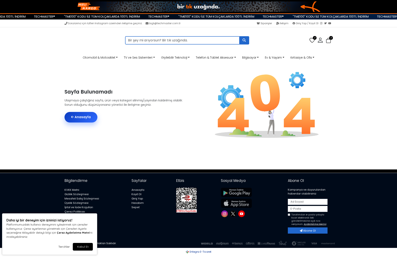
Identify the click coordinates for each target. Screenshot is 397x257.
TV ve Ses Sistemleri (138, 57)
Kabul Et (82, 247)
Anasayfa (82, 117)
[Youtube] (242, 213)
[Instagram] (322, 24)
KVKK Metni (72, 190)
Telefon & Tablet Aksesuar (214, 57)
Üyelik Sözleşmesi (76, 203)
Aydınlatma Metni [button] (315, 224)
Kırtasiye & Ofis (301, 57)
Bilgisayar (249, 57)
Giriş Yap (137, 199)
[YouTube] (330, 24)
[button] (328, 40)
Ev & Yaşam (273, 57)
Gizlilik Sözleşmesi (77, 194)
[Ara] (244, 40)
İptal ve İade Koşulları (79, 207)
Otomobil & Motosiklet (99, 57)
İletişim (284, 23)
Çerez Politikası (75, 212)
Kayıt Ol (136, 194)
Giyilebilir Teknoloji (174, 57)
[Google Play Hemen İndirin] (252, 192)
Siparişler (266, 23)
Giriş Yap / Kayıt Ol (307, 23)
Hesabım (138, 203)
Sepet (136, 207)
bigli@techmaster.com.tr (165, 23)
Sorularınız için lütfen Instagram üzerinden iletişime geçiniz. (105, 23)
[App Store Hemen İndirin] (252, 203)
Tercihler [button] (64, 247)
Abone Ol (309, 231)
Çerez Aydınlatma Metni (73, 232)
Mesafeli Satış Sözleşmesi (82, 199)
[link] (198, 6)
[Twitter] (326, 24)
